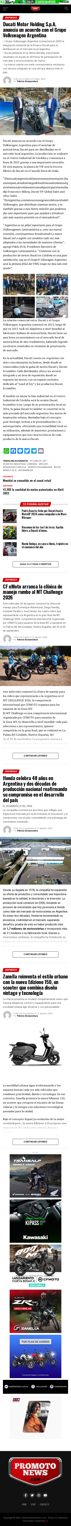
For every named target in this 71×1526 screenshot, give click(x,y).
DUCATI (44, 464)
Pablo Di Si (10, 470)
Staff (33, 1504)
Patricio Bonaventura (27, 81)
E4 (47, 1521)
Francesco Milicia (15, 467)
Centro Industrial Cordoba (20, 464)
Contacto (44, 1504)
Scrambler (26, 470)
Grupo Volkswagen (40, 467)
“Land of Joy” (39, 461)
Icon (57, 467)
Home (24, 1504)
